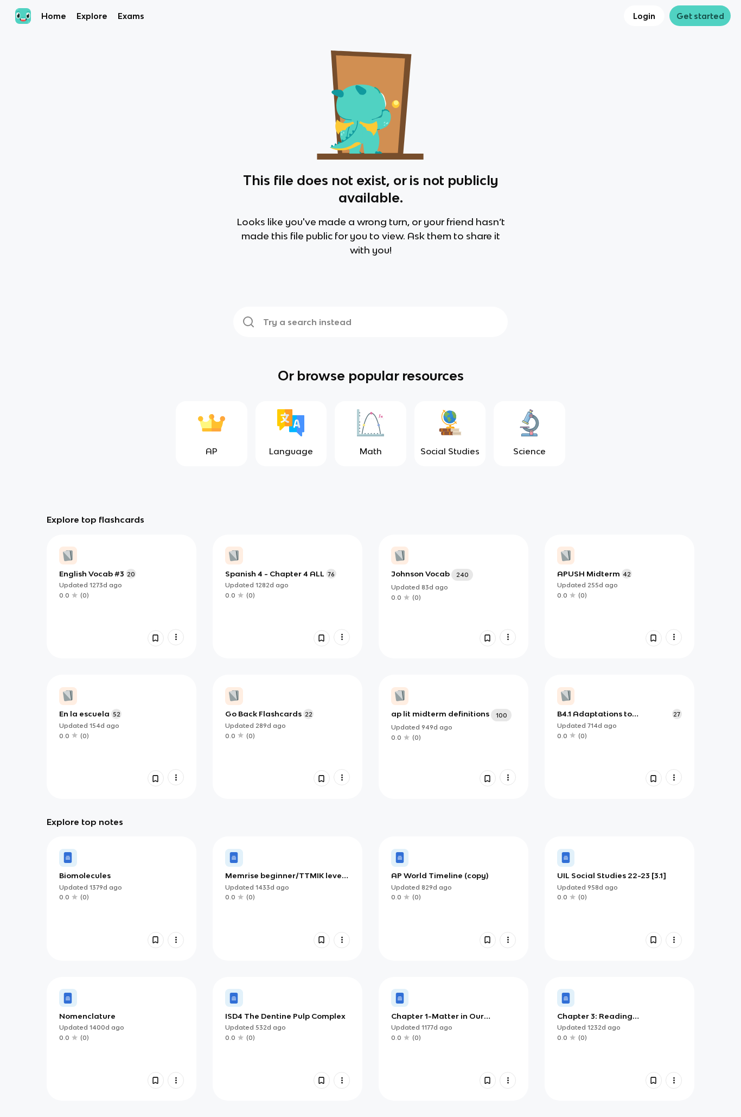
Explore (91, 16)
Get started (700, 16)
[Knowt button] (156, 638)
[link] (121, 596)
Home (53, 16)
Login (644, 16)
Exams (131, 16)
